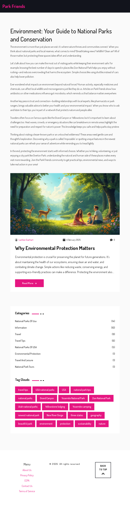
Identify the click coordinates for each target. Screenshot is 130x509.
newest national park (28, 415)
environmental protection (28, 353)
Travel (18, 334)
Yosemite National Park (73, 398)
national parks (25, 398)
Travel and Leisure (24, 360)
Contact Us (27, 486)
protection (65, 423)
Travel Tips (20, 340)
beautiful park (25, 423)
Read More (28, 283)
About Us (27, 470)
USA (64, 389)
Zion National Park (101, 398)
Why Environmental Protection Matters (55, 248)
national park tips (82, 389)
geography (96, 415)
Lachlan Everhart (26, 239)
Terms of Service (27, 491)
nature (102, 423)
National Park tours (24, 366)
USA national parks (45, 389)
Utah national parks (28, 406)
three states (77, 415)
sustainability (84, 423)
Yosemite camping (82, 406)
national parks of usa (25, 321)
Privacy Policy (27, 475)
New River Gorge (55, 415)
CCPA (26, 480)
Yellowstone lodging (55, 406)
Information (21, 327)
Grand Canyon (47, 398)
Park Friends (13, 6)
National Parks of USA (26, 347)
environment (46, 423)
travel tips (23, 389)
